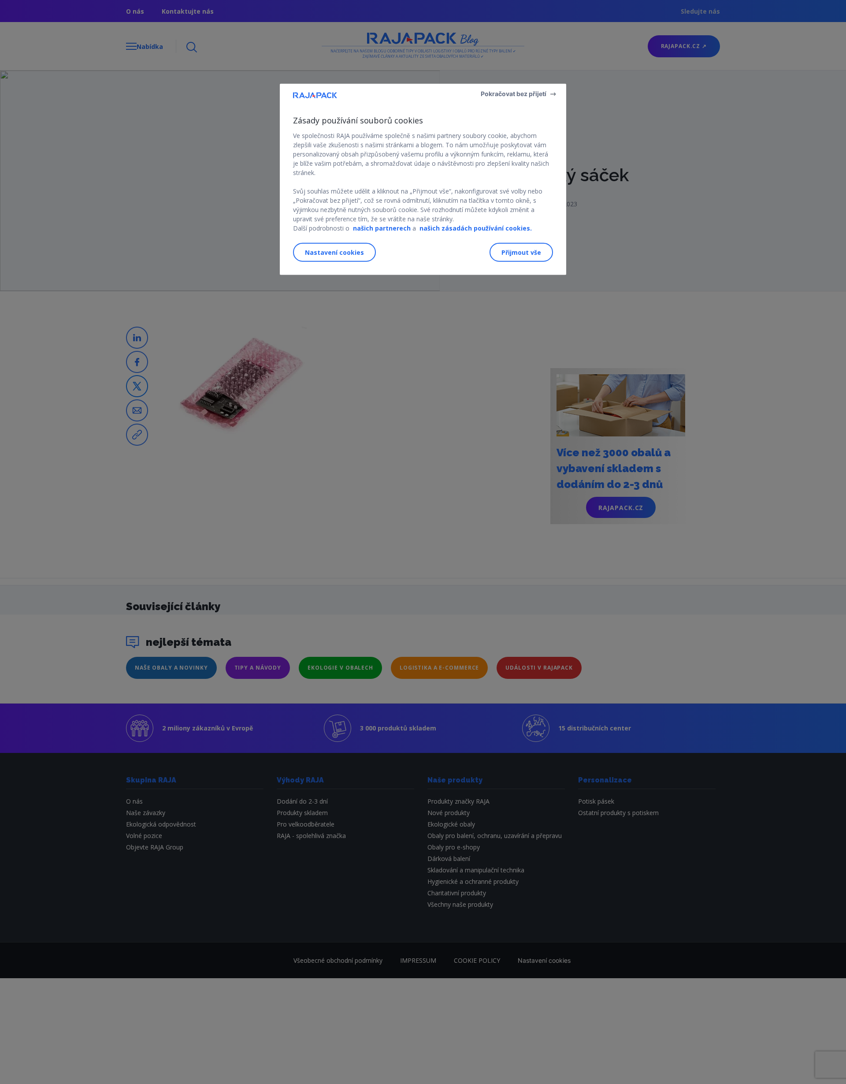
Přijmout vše (521, 252)
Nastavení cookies (334, 252)
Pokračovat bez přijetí (513, 93)
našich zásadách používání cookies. (475, 228)
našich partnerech (382, 228)
